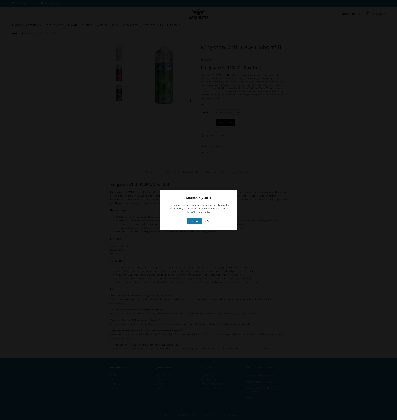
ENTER (194, 221)
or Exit (207, 221)
